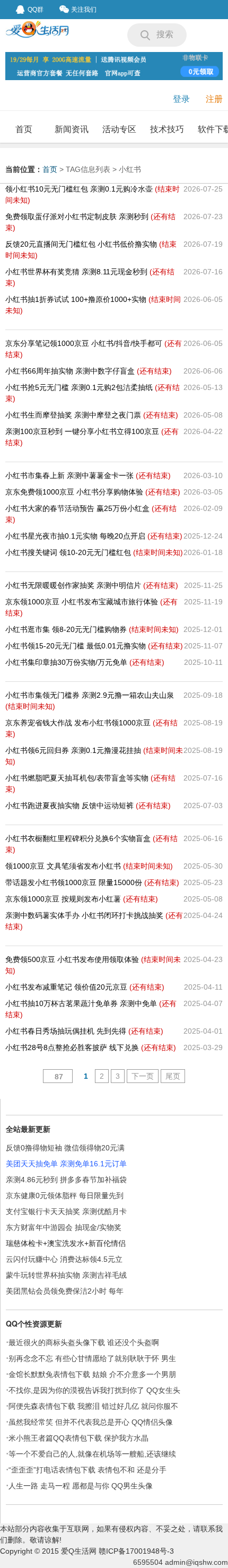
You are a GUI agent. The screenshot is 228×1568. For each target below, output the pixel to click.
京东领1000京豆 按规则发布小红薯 (81, 899)
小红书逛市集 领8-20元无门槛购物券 (92, 629)
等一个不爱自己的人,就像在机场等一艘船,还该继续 (92, 1454)
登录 (181, 98)
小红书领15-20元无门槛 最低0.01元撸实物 (94, 646)
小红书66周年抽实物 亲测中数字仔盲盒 (88, 371)
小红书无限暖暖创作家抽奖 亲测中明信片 (91, 585)
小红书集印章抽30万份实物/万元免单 (84, 662)
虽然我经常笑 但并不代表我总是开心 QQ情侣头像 (90, 1422)
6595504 (148, 1562)
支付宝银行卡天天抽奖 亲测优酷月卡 (66, 1211)
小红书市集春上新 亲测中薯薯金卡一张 (88, 475)
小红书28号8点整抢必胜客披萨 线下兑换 (90, 1047)
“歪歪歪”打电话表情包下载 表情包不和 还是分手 (87, 1470)
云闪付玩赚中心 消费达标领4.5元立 (64, 1259)
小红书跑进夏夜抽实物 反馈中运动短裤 (88, 805)
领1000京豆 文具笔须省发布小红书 (89, 866)
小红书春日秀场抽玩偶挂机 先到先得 (84, 1031)
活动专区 (119, 129)
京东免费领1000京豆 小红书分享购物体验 (92, 492)
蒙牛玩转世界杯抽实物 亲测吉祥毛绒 (66, 1275)
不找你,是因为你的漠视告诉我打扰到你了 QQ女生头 (94, 1390)
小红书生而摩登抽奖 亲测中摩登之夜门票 (91, 415)
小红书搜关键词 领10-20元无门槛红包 (94, 552)
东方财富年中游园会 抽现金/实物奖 (63, 1227)
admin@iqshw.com (196, 1562)
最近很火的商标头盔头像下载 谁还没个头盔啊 (83, 1342)
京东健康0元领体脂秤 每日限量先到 (65, 1195)
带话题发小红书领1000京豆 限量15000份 (92, 882)
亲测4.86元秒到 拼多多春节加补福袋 (66, 1179)
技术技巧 (167, 129)
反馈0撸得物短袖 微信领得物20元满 (65, 1147)
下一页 (142, 1076)
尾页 (172, 1076)
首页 (23, 129)
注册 (214, 98)
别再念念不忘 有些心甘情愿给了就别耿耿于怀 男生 (92, 1358)
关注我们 (84, 9)
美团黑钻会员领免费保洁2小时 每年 (65, 1291)
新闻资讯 (72, 129)
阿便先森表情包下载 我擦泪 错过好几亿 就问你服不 (93, 1406)
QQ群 (35, 9)
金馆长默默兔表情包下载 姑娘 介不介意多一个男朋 (92, 1374)
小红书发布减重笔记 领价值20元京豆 (84, 987)
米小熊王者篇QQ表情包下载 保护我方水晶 (78, 1438)
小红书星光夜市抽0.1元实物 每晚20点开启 (93, 536)
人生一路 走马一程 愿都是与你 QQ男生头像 (80, 1486)
